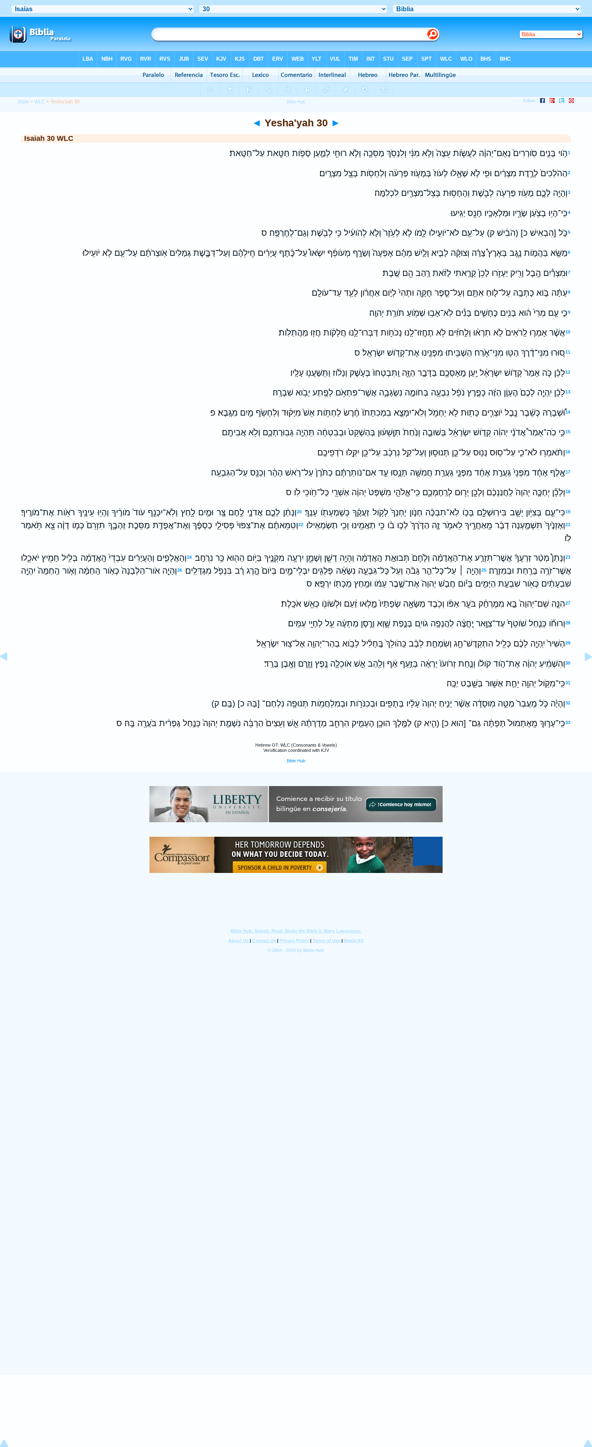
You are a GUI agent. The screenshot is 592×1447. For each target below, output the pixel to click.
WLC (39, 102)
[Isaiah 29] (10, 675)
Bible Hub (296, 760)
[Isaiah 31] (582, 675)
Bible (23, 102)
